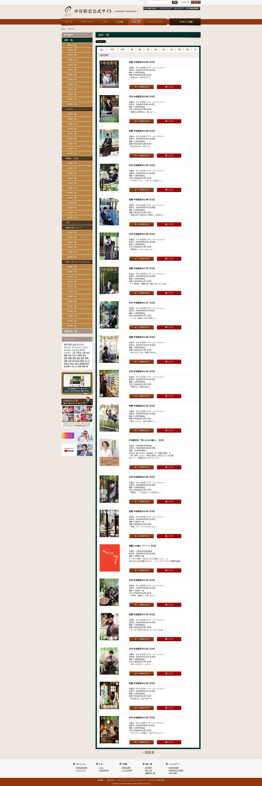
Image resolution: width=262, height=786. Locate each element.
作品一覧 (148, 764)
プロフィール (81, 770)
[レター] (104, 20)
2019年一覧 (71, 75)
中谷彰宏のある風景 (176, 770)
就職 (70, 358)
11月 (112, 50)
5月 (163, 50)
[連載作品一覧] (77, 330)
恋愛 (74, 358)
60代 (70, 344)
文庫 (65, 361)
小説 (67, 223)
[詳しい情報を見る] (141, 85)
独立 (77, 364)
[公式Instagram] (77, 431)
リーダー (67, 353)
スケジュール (81, 764)
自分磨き (67, 366)
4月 (171, 50)
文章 (70, 361)
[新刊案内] (77, 34)
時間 (82, 361)
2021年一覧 (71, 65)
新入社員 (75, 361)
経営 (87, 364)
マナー (85, 347)
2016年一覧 (71, 89)
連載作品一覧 (150, 773)
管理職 (82, 364)
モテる (82, 350)
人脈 (83, 353)
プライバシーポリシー (137, 780)
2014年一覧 (71, 99)
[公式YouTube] (77, 445)
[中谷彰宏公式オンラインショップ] (77, 398)
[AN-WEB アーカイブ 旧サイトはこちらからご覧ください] (77, 373)
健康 (65, 355)
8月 (140, 50)
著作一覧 (148, 770)
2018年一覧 (71, 79)
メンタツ (67, 350)
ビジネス (69, 109)
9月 (132, 50)
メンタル (75, 350)
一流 (73, 353)
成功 (78, 358)
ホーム (63, 29)
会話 (88, 353)
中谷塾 (124, 764)
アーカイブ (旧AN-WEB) (156, 780)
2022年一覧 (71, 60)
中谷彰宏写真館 (81, 768)
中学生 (78, 353)
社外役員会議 (173, 768)
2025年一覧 (71, 45)
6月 (155, 50)
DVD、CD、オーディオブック (78, 262)
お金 (74, 344)
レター (101, 764)
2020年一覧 (71, 70)
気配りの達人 (69, 364)
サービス (80, 344)
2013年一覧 (71, 104)
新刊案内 (148, 768)
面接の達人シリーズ (74, 227)
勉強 (80, 355)
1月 (195, 50)
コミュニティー (174, 764)
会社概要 (100, 780)
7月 (148, 50)
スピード (67, 347)
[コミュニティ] (155, 20)
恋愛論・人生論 (72, 158)
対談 (65, 358)
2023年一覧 (71, 55)
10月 (123, 50)
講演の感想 (126, 768)
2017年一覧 (71, 84)
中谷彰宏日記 (104, 770)
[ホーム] (68, 20)
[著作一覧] (77, 39)
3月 (179, 50)
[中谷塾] (120, 20)
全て (102, 50)
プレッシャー (77, 347)
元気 (70, 355)
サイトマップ (122, 780)
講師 (83, 366)
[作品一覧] (136, 20)
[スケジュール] (86, 20)
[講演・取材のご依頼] (185, 20)
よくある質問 (127, 770)
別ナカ (75, 355)
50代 (66, 344)
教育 (82, 358)
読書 (79, 366)
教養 (87, 358)
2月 (187, 50)
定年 (84, 355)
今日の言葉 (173, 773)
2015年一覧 (71, 94)
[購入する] (169, 85)
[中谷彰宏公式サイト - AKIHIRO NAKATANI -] (101, 8)
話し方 (74, 366)
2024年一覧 (71, 50)
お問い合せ (110, 780)
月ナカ (87, 361)
